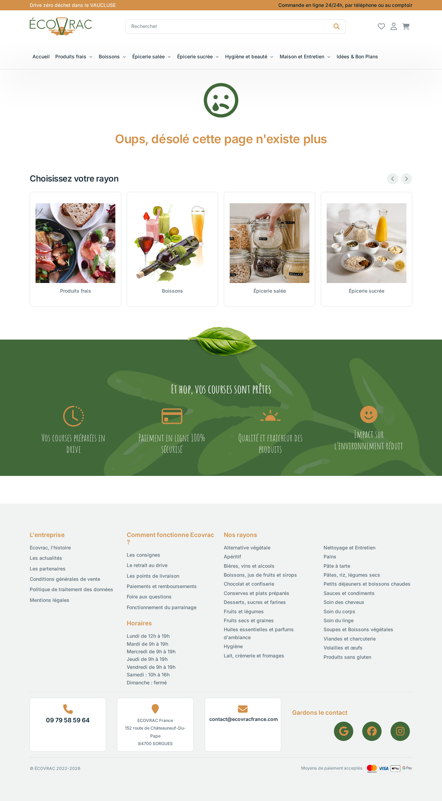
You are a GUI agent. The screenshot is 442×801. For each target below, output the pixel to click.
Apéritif (232, 556)
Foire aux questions (149, 596)
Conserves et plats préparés (256, 593)
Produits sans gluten (347, 657)
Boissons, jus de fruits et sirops (260, 575)
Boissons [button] (109, 56)
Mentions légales (49, 600)
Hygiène (233, 646)
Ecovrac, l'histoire (50, 547)
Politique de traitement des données (71, 589)
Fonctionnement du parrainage (161, 607)
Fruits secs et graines (249, 620)
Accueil (41, 56)
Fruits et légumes (244, 611)
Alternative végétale (247, 547)
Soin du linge (339, 620)
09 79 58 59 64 (68, 720)
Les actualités (46, 558)
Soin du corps (339, 611)
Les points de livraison (153, 576)
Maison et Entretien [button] (302, 56)
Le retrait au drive (147, 565)
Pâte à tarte (337, 566)
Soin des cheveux (344, 602)
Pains (330, 556)
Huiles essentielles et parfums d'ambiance (259, 633)
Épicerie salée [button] (148, 56)
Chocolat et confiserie (249, 584)
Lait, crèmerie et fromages (254, 655)
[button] (406, 26)
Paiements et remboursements (162, 586)
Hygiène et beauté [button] (246, 56)
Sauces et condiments (349, 593)
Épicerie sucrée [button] (195, 56)
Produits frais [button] (70, 56)
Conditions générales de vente (65, 579)
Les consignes (143, 555)
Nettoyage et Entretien (349, 547)
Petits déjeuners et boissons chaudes (367, 584)
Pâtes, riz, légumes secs (352, 575)
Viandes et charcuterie (350, 639)
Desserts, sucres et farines (255, 602)
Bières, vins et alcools (249, 566)
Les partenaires (48, 569)
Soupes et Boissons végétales (358, 629)
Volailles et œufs (343, 648)
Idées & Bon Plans (357, 56)
